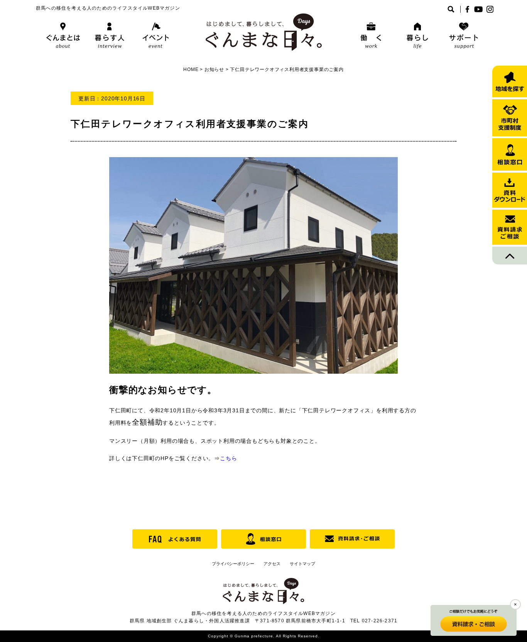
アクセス (272, 563)
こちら (228, 458)
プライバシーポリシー (233, 563)
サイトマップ (302, 563)
